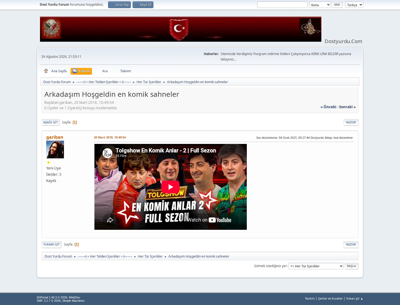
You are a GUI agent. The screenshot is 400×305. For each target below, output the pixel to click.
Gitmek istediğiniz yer (270, 265)
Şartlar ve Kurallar (330, 298)
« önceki (328, 106)
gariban (54, 137)
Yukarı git (51, 244)
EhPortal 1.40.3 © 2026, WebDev (58, 297)
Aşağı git (50, 122)
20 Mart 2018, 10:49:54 (110, 137)
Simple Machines (73, 300)
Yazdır (351, 122)
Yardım (310, 298)
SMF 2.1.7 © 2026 (49, 300)
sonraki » (347, 106)
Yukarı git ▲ (354, 298)
